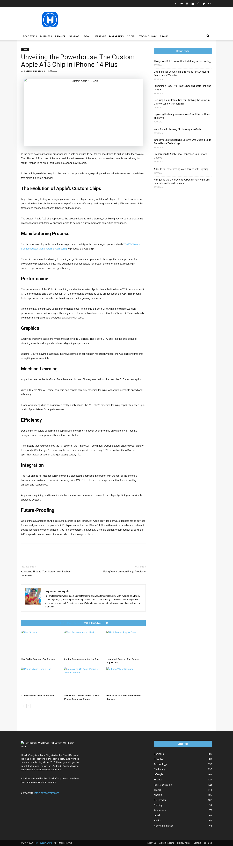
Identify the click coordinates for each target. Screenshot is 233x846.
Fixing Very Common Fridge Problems (124, 571)
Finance (60, 36)
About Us (151, 842)
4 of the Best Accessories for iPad (81, 659)
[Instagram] (187, 3)
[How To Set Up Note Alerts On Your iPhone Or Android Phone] (83, 680)
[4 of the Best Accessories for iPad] (83, 643)
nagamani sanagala (34, 71)
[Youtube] (209, 3)
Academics (30, 36)
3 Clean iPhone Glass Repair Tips (37, 695)
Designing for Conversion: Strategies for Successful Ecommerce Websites (181, 73)
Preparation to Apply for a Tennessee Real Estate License (180, 156)
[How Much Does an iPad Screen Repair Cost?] (126, 643)
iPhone (25, 49)
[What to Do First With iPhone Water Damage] (126, 680)
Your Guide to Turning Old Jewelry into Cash (177, 129)
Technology (147, 36)
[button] (208, 36)
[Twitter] (203, 3)
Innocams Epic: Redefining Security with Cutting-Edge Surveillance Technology (182, 141)
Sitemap (208, 842)
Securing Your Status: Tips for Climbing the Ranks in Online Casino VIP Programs (182, 102)
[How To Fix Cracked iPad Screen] (40, 643)
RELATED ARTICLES (69, 623)
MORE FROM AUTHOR (96, 623)
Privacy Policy (183, 842)
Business (46, 36)
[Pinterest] (198, 3)
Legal (86, 36)
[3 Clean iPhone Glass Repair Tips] (40, 680)
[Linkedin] (192, 3)
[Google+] (181, 3)
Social (131, 36)
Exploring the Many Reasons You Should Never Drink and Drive (182, 116)
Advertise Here (166, 842)
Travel (164, 36)
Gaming (74, 36)
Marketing (116, 36)
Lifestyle (100, 36)
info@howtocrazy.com (46, 792)
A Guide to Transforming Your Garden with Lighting (181, 169)
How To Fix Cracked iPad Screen (38, 659)
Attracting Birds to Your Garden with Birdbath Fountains (46, 573)
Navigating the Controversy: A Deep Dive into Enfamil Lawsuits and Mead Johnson (182, 181)
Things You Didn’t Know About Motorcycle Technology (183, 61)
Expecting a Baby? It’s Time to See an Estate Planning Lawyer (182, 88)
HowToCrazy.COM (43, 842)
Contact (197, 842)
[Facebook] (175, 3)
